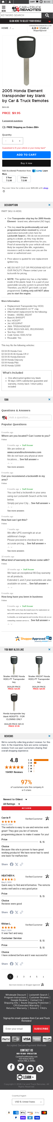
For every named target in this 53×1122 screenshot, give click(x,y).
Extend (33, 1008)
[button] (8, 463)
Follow (4, 440)
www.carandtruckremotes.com (24, 452)
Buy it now (26, 163)
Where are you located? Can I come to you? (25, 436)
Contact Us (36, 1000)
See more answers (15, 467)
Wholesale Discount (15, 995)
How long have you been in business (22, 596)
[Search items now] (47, 15)
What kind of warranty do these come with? (25, 560)
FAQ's (43, 1008)
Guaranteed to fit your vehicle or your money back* (24, 148)
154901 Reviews (15, 772)
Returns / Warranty (16, 1008)
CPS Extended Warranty (26, 1005)
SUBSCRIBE (41, 1029)
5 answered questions (12, 121)
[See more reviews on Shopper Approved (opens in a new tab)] (21, 864)
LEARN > (28, 1077)
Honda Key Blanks (23, 28)
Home (4, 28)
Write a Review (26, 808)
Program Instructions (15, 997)
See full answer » (29, 459)
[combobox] (20, 15)
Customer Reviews (39, 997)
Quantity (6, 135)
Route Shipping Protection (35, 1003)
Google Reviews (19, 1000)
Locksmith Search (16, 235)
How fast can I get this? (14, 520)
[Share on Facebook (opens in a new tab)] (11, 864)
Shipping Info (11, 1003)
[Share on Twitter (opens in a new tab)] (16, 864)
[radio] (40, 760)
